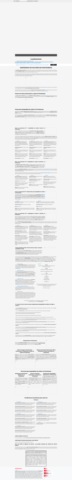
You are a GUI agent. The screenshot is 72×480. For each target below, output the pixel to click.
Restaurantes (23, 64)
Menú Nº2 (32, 175)
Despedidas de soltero (47, 470)
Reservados (37, 64)
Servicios (41, 64)
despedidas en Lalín (38, 165)
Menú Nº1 (18, 175)
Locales (35, 64)
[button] (36, 54)
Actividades (47, 475)
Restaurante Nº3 (19, 425)
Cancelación (47, 64)
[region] (36, 29)
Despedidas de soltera (48, 473)
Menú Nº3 (46, 175)
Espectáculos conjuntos (20, 270)
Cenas (20, 64)
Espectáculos (31, 64)
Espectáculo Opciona (20, 291)
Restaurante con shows (20, 278)
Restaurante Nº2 (19, 413)
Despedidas (17, 64)
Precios (44, 64)
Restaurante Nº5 (40, 413)
